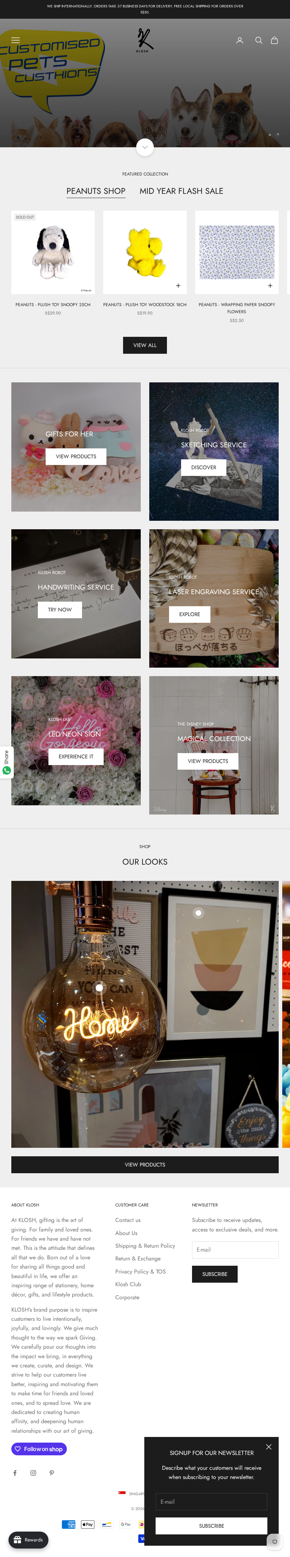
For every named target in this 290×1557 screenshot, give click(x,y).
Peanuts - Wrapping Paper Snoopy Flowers (237, 308)
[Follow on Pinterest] (51, 1473)
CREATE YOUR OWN (145, 83)
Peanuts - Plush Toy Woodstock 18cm (145, 305)
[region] (145, 83)
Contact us (127, 1220)
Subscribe (211, 1526)
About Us (126, 1233)
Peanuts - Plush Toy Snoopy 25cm (53, 305)
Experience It (76, 756)
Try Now (60, 610)
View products (76, 456)
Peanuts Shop (96, 191)
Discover (203, 467)
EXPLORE (189, 614)
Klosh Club (128, 1284)
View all (145, 345)
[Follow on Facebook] (14, 1473)
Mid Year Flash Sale (182, 191)
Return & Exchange (138, 1258)
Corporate (127, 1297)
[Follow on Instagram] (33, 1473)
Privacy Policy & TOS (140, 1271)
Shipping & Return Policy (145, 1246)
